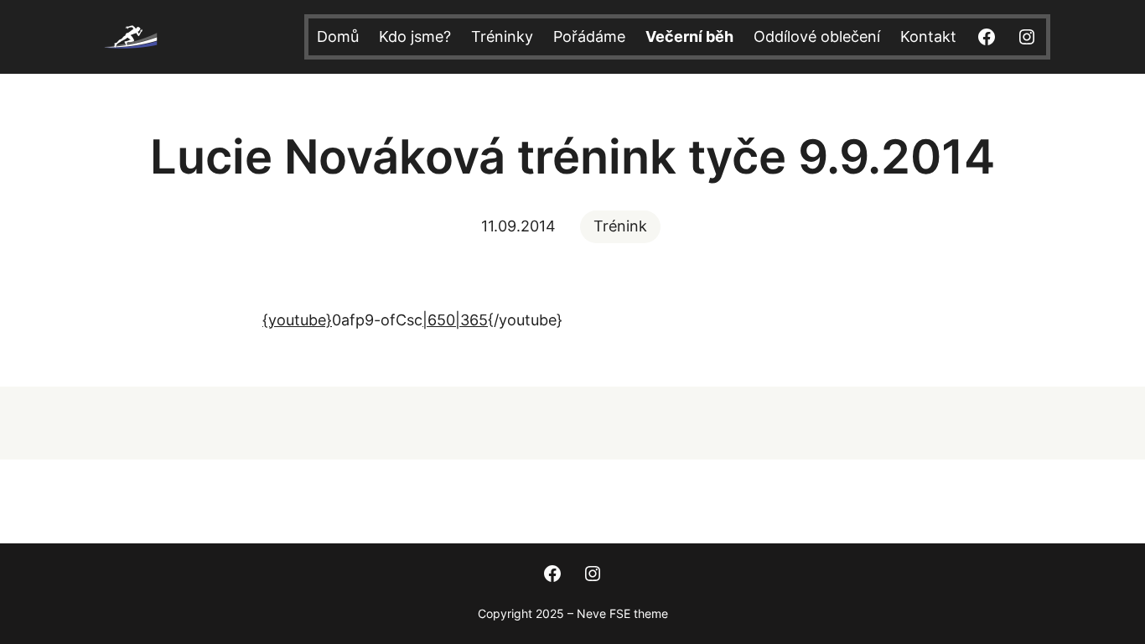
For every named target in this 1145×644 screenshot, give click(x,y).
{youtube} (297, 320)
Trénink (620, 226)
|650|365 (455, 320)
